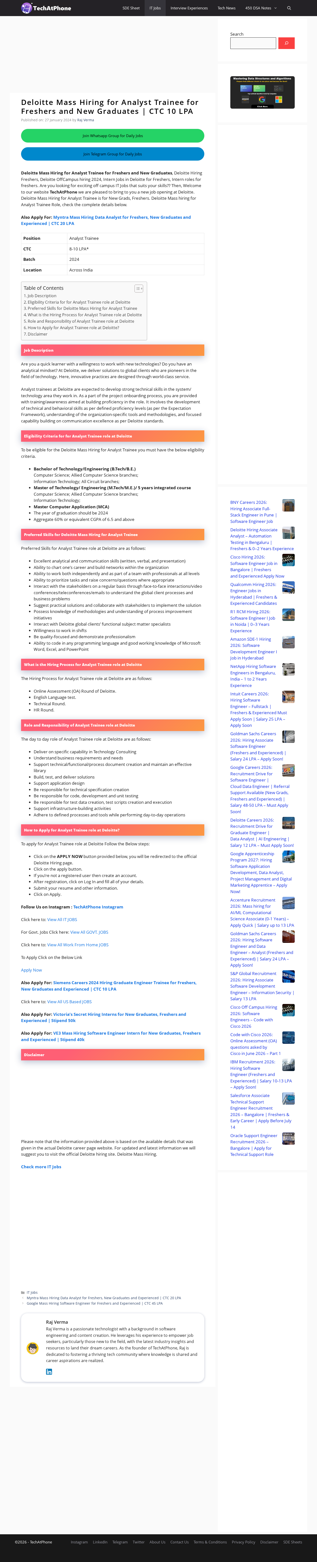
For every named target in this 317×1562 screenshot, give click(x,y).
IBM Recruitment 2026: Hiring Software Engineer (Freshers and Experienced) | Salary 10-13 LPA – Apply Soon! (261, 1074)
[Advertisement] (112, 54)
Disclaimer (38, 334)
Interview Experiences (189, 7)
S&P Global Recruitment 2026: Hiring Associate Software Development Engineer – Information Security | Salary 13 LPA (262, 986)
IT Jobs (155, 7)
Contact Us (179, 1541)
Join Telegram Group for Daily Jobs (112, 153)
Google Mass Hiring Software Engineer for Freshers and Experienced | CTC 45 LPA (95, 1303)
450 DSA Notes (258, 7)
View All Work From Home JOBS (77, 945)
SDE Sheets (292, 1541)
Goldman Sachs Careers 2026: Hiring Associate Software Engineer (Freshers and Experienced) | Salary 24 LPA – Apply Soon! (258, 746)
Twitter (139, 1541)
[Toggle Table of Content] (136, 288)
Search (236, 34)
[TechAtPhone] (46, 8)
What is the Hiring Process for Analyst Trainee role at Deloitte (85, 314)
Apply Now (31, 970)
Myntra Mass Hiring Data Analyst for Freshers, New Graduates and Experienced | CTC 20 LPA (104, 1297)
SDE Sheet (131, 7)
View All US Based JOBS (69, 1001)
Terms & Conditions (210, 1541)
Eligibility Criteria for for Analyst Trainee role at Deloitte (79, 302)
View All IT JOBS (62, 919)
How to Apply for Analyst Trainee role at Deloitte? (73, 327)
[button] (289, 8)
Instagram (79, 1541)
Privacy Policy (243, 1541)
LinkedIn (100, 1541)
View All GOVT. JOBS (89, 932)
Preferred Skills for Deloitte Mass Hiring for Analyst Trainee (82, 308)
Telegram (120, 1541)
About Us (157, 1541)
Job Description (42, 295)
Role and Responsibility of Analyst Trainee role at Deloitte (81, 321)
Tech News (227, 7)
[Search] (286, 43)
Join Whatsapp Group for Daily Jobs (112, 135)
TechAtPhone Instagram (98, 907)
